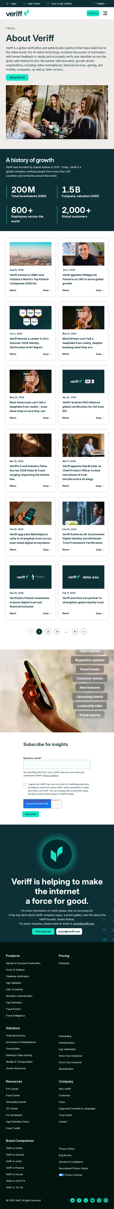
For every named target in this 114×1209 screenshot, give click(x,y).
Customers (64, 1095)
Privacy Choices (73, 1174)
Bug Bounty (65, 1155)
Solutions (13, 1028)
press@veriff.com (83, 923)
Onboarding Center (16, 1101)
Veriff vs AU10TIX (15, 1180)
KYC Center (12, 1088)
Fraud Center (13, 1095)
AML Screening (14, 989)
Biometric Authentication (19, 995)
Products (13, 956)
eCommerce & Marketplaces (21, 1042)
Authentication (67, 1042)
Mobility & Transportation (19, 1061)
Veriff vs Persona (15, 1167)
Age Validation (13, 982)
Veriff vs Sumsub (15, 1154)
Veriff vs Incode (14, 1174)
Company (66, 1081)
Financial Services (15, 1035)
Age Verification (67, 1049)
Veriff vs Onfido (14, 1148)
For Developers (14, 1115)
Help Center (33, 3)
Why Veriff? (65, 1088)
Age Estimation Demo (17, 1121)
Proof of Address (15, 969)
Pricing (64, 956)
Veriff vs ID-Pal (14, 1187)
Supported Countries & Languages (77, 1108)
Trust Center (65, 1115)
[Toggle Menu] (105, 13)
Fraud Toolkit (13, 1128)
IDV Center (12, 1108)
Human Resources (16, 1068)
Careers (63, 1121)
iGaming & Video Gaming (19, 1055)
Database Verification (17, 976)
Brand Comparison (20, 1140)
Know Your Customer (70, 1062)
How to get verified (61, 3)
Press (62, 1101)
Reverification (66, 1068)
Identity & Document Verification (23, 963)
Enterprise (64, 963)
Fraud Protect (13, 1009)
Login (13, 3)
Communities (13, 1048)
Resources (14, 1081)
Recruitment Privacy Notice (73, 1168)
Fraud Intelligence (15, 1015)
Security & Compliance (71, 1161)
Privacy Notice (50, 775)
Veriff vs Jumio (14, 1161)
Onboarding (65, 1036)
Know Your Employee (70, 1055)
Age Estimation (14, 1002)
